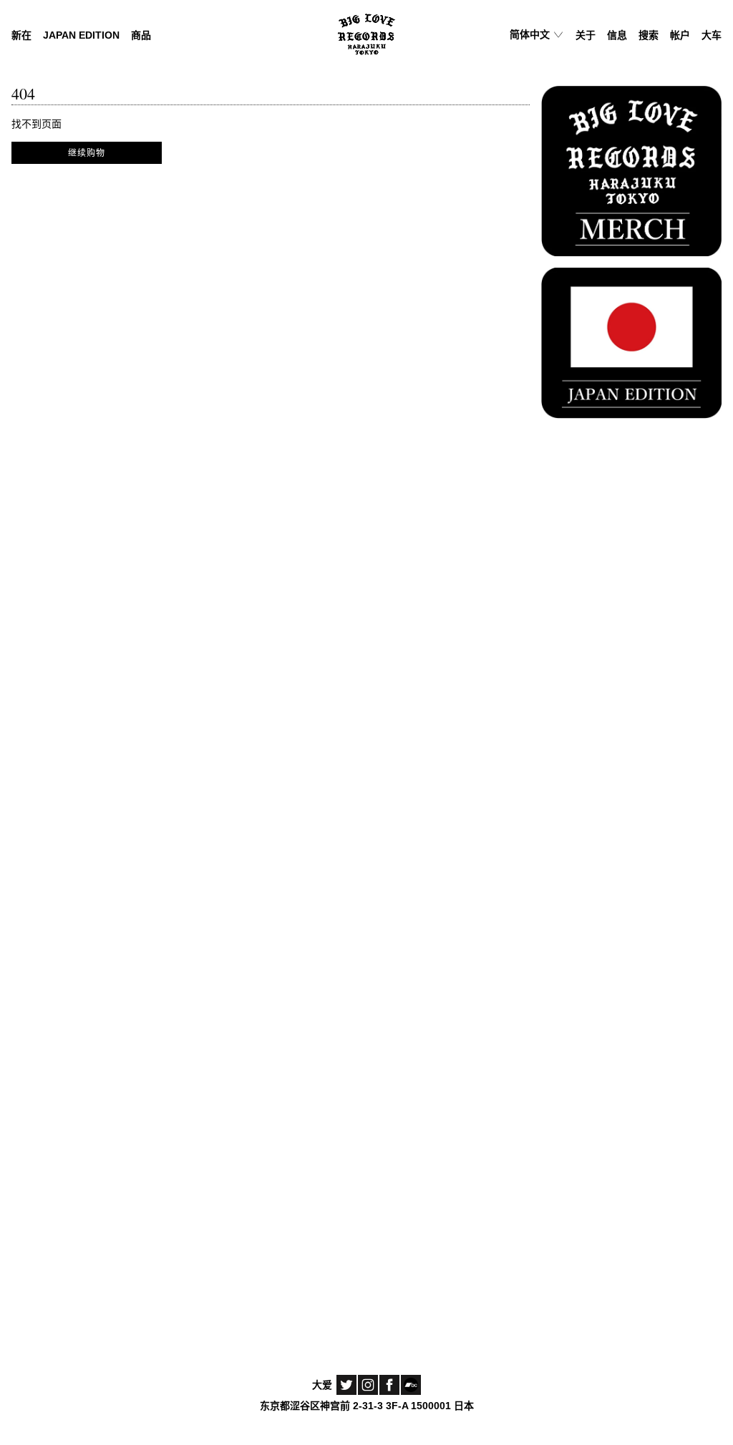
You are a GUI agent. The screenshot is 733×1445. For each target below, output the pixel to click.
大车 (712, 35)
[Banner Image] (631, 169)
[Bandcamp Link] (411, 1385)
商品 (141, 35)
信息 (617, 35)
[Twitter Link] (346, 1385)
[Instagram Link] (368, 1385)
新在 (21, 35)
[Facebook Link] (389, 1385)
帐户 (680, 35)
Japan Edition (81, 35)
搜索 (649, 35)
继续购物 (86, 152)
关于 (586, 35)
